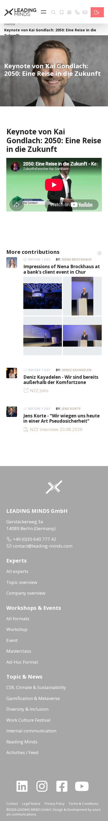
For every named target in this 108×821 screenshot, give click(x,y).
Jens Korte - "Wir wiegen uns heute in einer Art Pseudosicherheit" (61, 418)
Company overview (25, 593)
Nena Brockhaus (76, 259)
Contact (12, 803)
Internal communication (31, 731)
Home (9, 23)
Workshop (17, 629)
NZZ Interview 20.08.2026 (56, 429)
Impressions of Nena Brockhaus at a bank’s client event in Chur (61, 269)
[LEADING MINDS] (20, 12)
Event (12, 640)
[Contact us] (97, 12)
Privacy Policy (54, 803)
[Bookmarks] (62, 12)
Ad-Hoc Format (22, 662)
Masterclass (18, 651)
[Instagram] (44, 786)
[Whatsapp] (69, 12)
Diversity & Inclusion (27, 709)
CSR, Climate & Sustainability (36, 687)
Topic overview (21, 582)
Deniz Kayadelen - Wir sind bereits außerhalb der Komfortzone (60, 379)
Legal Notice (31, 803)
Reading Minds (21, 742)
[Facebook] (64, 786)
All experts (17, 571)
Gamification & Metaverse (33, 698)
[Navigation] (44, 12)
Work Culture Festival (28, 720)
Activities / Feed (22, 752)
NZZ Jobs (39, 390)
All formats (17, 619)
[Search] (53, 12)
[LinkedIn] (24, 786)
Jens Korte (71, 408)
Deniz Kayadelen (76, 370)
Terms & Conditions (83, 803)
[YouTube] (84, 786)
